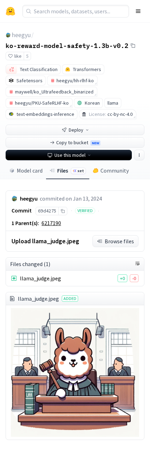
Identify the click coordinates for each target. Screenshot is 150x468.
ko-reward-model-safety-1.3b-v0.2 (67, 45)
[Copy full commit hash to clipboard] (62, 211)
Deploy (76, 130)
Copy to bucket (77, 142)
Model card (30, 170)
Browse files (119, 241)
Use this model (69, 155)
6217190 (51, 222)
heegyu (21, 35)
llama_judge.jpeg (40, 278)
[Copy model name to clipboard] (132, 45)
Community (114, 170)
